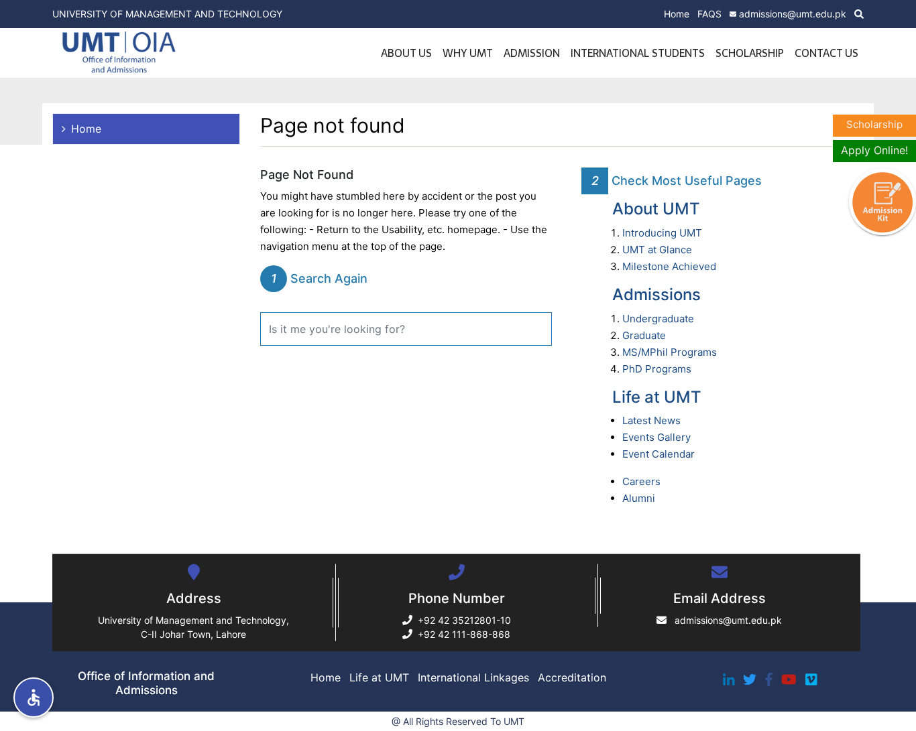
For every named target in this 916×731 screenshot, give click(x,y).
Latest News (651, 420)
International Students (638, 53)
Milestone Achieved (669, 266)
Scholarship (749, 53)
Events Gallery (656, 437)
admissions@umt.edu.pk (792, 13)
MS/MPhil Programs (669, 352)
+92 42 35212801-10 (464, 620)
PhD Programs (656, 368)
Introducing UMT (662, 232)
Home (676, 13)
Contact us (826, 53)
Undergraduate (658, 318)
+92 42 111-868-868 (464, 634)
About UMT (656, 208)
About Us (406, 53)
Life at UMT (656, 397)
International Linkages (473, 677)
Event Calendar (658, 454)
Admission (532, 53)
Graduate (644, 335)
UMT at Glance (657, 249)
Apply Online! (874, 150)
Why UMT (468, 53)
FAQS (709, 13)
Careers (641, 481)
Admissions (656, 294)
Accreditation (572, 677)
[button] (33, 697)
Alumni (638, 498)
